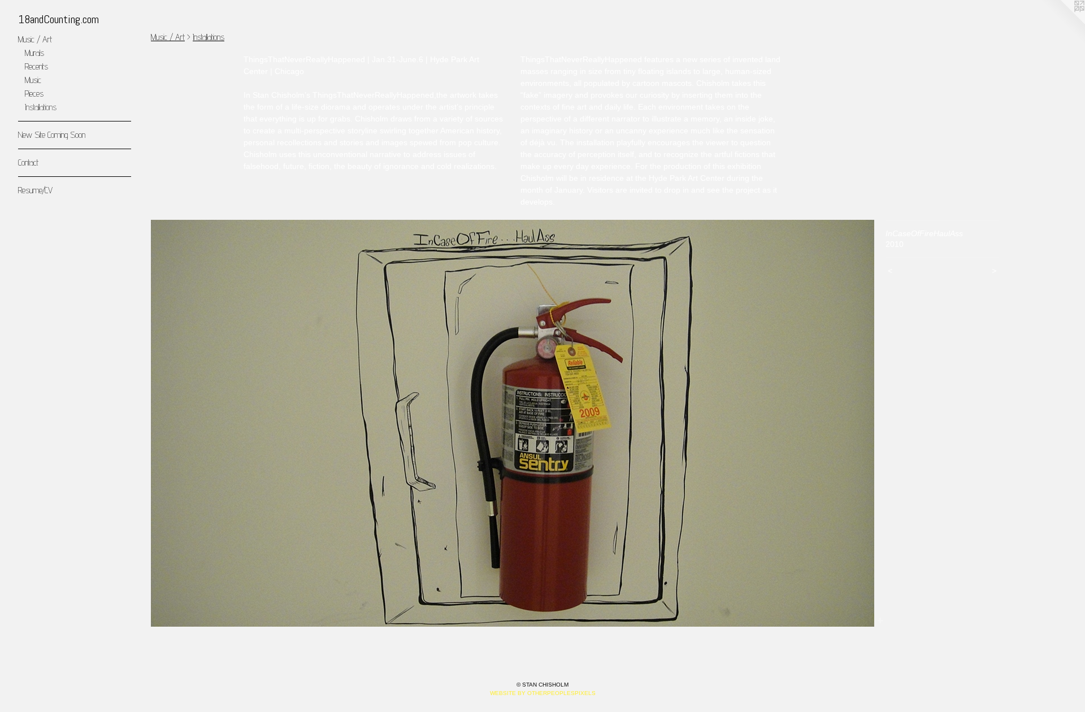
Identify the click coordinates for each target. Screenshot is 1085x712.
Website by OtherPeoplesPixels (543, 693)
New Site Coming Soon (51, 134)
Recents (36, 66)
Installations (41, 107)
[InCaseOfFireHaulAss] (512, 423)
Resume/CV (35, 190)
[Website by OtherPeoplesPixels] (1062, 22)
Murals (34, 52)
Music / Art (35, 39)
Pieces (34, 93)
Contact (28, 162)
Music (33, 80)
